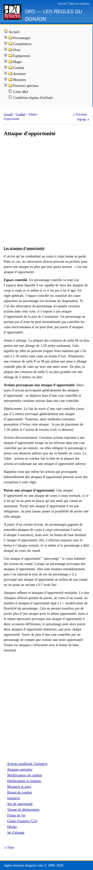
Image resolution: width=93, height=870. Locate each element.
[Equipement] (10, 56)
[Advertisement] (46, 191)
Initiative (13, 798)
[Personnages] (10, 38)
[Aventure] (10, 74)
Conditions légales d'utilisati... (34, 98)
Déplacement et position (24, 781)
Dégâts (12, 827)
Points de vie (16, 815)
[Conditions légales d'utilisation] (10, 98)
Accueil (14, 32)
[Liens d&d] (10, 92)
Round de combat (19, 792)
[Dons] (10, 50)
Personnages (21, 38)
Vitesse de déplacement (23, 809)
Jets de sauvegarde (20, 804)
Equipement (21, 56)
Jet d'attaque (15, 832)
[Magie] (10, 62)
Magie (17, 62)
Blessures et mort (19, 787)
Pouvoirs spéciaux (25, 86)
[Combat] (10, 68)
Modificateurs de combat (24, 775)
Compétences (22, 44)
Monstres (19, 80)
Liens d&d (20, 92)
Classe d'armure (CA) (22, 821)
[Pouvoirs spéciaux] (10, 86)
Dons (16, 50)
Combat (18, 68)
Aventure (19, 74)
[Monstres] (10, 80)
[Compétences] (10, 44)
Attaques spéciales (19, 769)
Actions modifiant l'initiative (27, 764)
